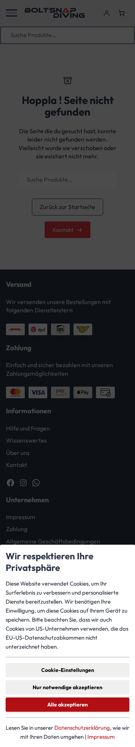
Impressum (101, 736)
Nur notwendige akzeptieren (67, 687)
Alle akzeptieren (67, 704)
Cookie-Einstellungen (67, 670)
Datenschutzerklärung (82, 727)
